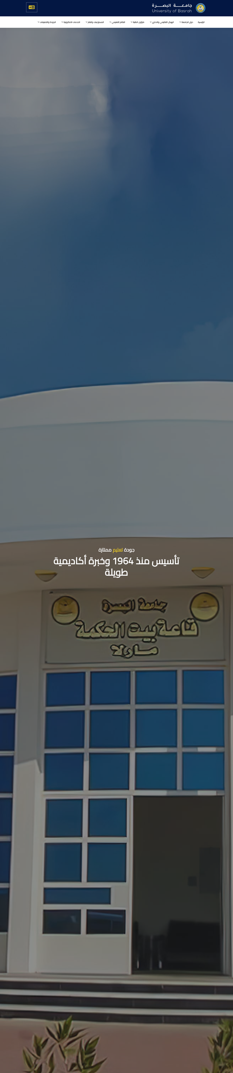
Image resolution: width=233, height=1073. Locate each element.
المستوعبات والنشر (95, 22)
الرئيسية (201, 22)
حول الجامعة (187, 22)
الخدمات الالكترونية (71, 22)
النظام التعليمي (118, 22)
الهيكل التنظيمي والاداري (163, 22)
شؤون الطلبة (138, 22)
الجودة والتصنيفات (47, 22)
